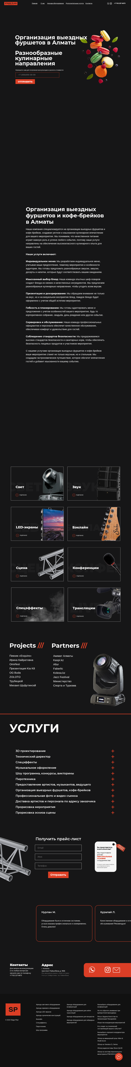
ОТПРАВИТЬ (25, 81)
